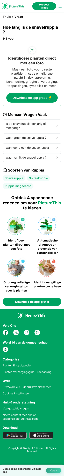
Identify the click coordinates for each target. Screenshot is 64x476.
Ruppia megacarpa (18, 186)
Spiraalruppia (38, 178)
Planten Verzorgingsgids (18, 372)
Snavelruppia (14, 178)
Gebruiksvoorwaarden (37, 387)
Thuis (7, 16)
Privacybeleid (11, 387)
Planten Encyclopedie (17, 365)
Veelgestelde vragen (16, 408)
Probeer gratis (44, 6)
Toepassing (44, 372)
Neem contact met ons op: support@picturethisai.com (20, 416)
